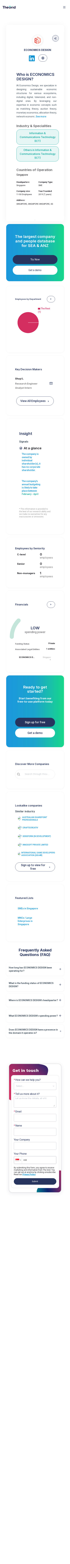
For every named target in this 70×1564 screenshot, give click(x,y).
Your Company (22, 1139)
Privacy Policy (28, 1174)
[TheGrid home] (9, 7)
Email (17, 1111)
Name (18, 1125)
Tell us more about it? (27, 1094)
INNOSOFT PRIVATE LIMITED (35, 845)
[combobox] (37, 774)
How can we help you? (27, 1079)
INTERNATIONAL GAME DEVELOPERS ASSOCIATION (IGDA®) (38, 854)
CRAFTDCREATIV (30, 828)
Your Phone (20, 1153)
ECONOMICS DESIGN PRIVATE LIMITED (27, 657)
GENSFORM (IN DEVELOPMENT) (37, 836)
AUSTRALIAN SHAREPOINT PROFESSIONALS (34, 818)
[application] (35, 322)
